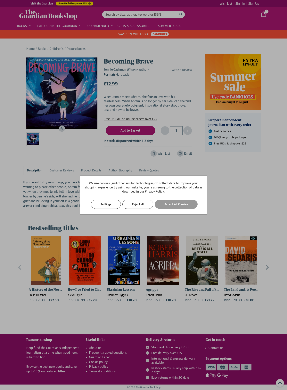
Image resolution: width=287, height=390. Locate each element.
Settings (106, 204)
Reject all (138, 204)
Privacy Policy (154, 191)
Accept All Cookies (176, 204)
